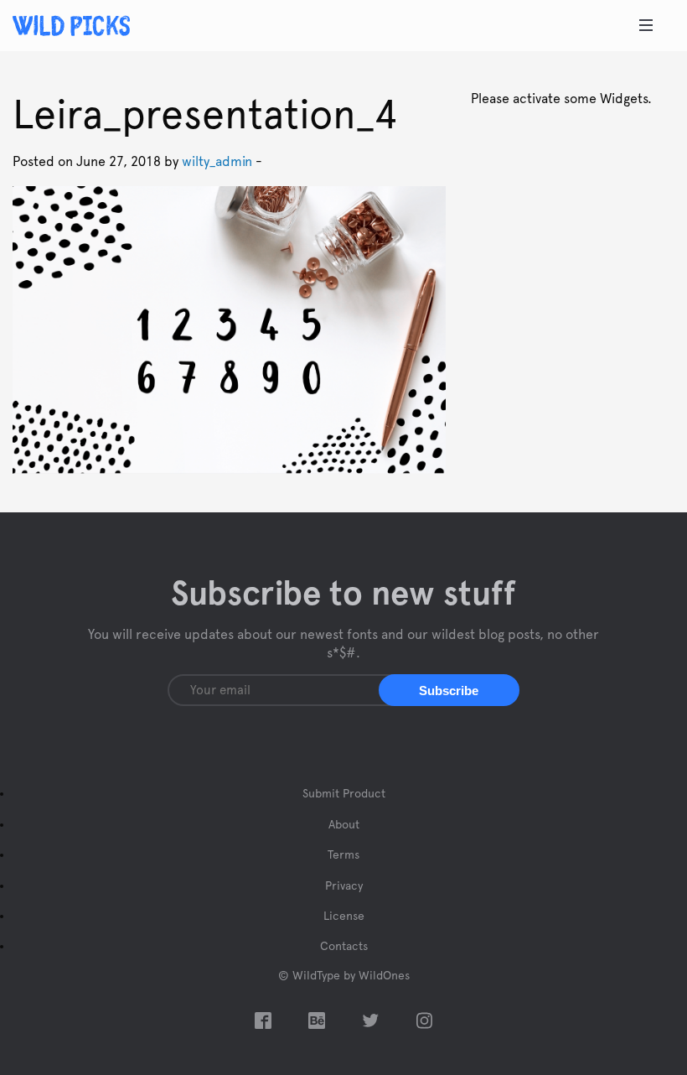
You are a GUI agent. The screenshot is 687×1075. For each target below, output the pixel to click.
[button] (449, 690)
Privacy (344, 886)
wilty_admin (217, 162)
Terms (343, 855)
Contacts (344, 947)
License (343, 916)
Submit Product (343, 794)
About (343, 825)
